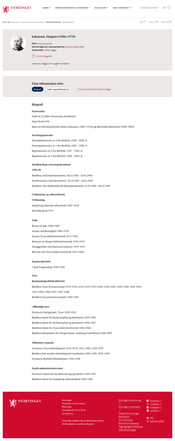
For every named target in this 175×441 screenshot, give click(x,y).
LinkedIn (154, 410)
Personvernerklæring (128, 423)
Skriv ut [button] (152, 22)
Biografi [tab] (37, 89)
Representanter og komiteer (71, 7)
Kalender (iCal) (157, 421)
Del (141, 22)
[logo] (17, 10)
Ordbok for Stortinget (129, 413)
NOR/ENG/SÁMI (149, 7)
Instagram (155, 407)
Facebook (154, 401)
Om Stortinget (121, 7)
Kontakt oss (67, 413)
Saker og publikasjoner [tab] (58, 89)
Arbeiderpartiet (45, 43)
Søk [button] (164, 7)
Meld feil (165, 22)
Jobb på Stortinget (127, 429)
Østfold (69, 46)
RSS (152, 418)
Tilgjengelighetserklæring (130, 426)
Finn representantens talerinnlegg (94, 89)
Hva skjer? (100, 7)
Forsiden (15, 22)
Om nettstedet (126, 419)
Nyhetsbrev (124, 416)
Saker (45, 7)
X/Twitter (154, 404)
